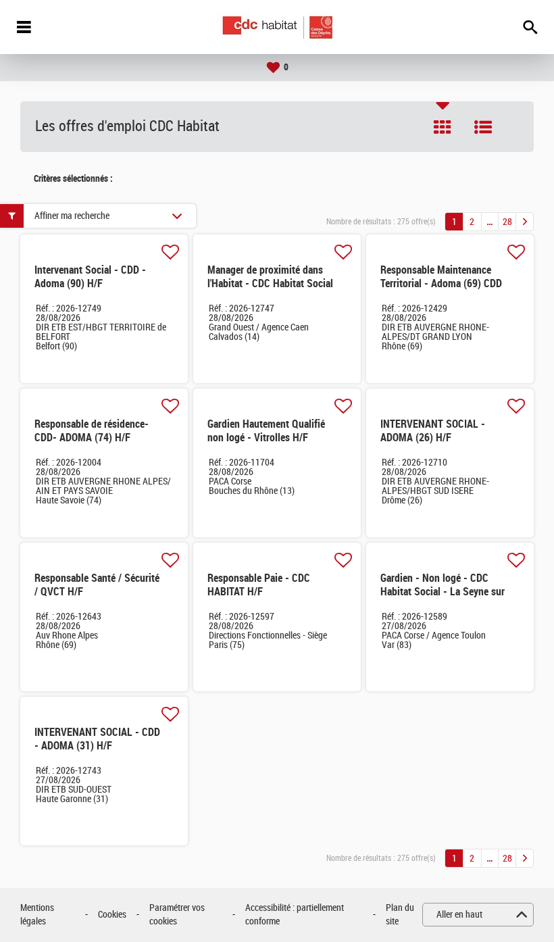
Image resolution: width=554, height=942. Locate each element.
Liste (483, 127)
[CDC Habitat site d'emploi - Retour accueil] (277, 27)
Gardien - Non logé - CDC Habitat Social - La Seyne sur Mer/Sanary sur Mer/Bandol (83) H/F (442, 598)
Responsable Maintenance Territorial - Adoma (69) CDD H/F (441, 283)
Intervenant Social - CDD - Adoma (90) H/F (90, 277)
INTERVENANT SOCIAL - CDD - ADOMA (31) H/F (97, 739)
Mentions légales (37, 914)
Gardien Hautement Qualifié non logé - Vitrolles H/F (266, 431)
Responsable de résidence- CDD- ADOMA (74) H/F (91, 431)
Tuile (442, 127)
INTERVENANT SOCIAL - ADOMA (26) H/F (432, 431)
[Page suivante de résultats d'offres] (524, 221)
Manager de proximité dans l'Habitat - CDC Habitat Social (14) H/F (270, 283)
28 (507, 222)
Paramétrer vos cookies (177, 914)
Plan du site (400, 914)
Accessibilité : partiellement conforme (294, 914)
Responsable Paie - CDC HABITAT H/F (258, 585)
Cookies (112, 914)
